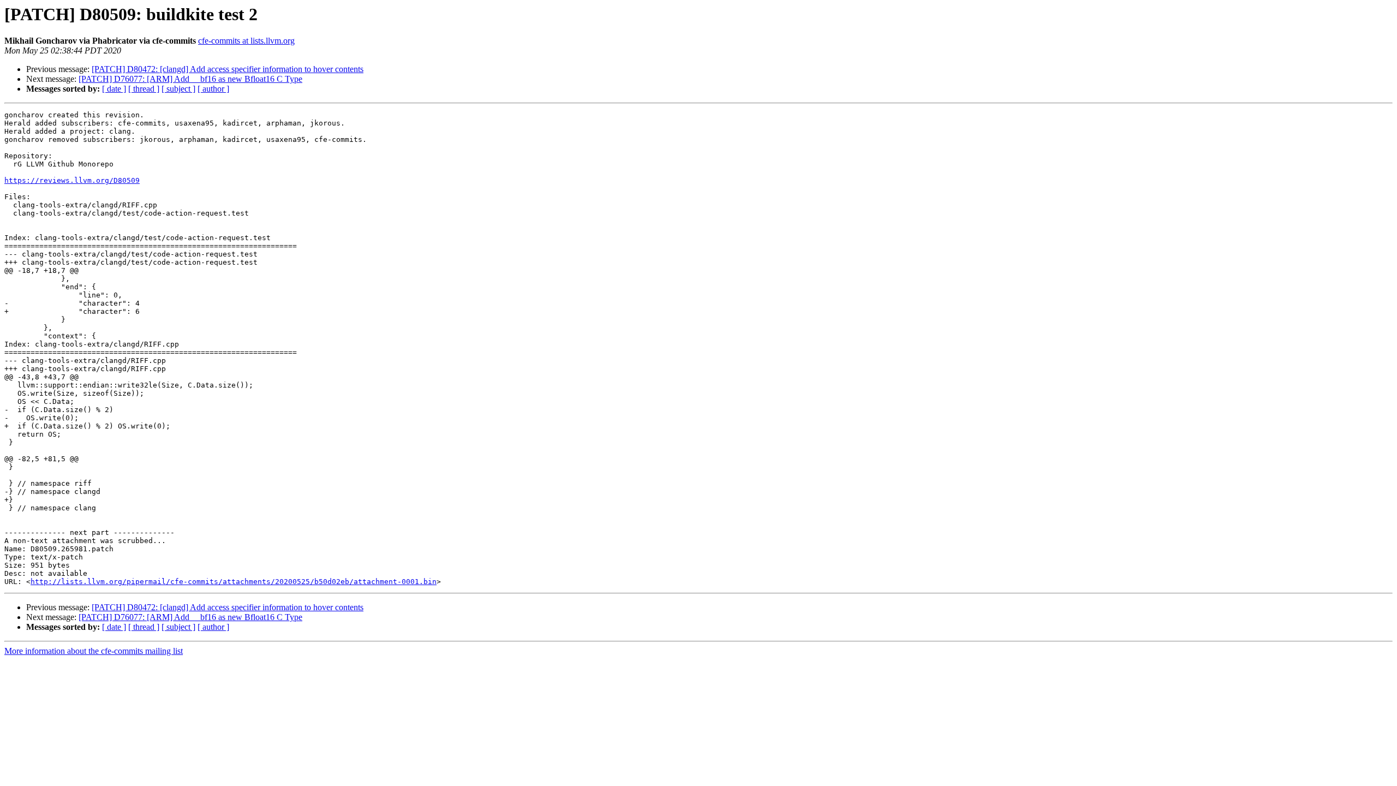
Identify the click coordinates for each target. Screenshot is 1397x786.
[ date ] (114, 88)
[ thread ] (143, 88)
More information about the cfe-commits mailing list (93, 651)
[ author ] (213, 88)
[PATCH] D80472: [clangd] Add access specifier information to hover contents (227, 69)
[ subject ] (178, 88)
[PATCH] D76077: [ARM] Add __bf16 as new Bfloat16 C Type (190, 79)
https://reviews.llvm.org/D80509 (72, 180)
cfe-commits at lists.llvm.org (246, 40)
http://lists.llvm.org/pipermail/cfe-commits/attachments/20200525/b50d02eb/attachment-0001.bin (234, 581)
